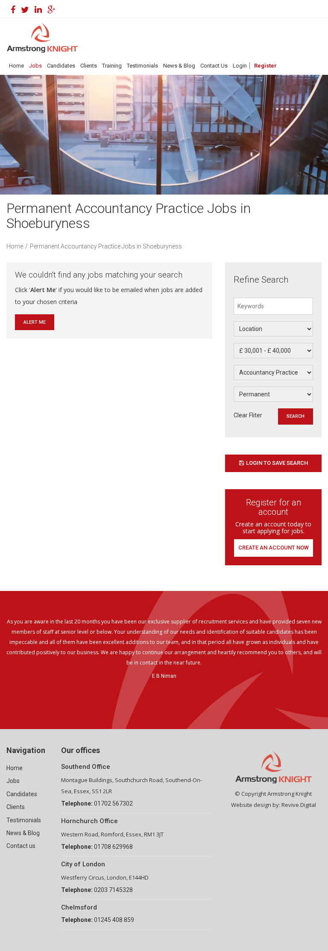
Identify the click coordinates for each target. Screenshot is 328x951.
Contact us (20, 845)
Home (16, 65)
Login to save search (277, 463)
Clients (88, 65)
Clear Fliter (248, 415)
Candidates (61, 65)
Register (265, 65)
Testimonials (142, 65)
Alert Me (34, 322)
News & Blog (179, 65)
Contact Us (214, 65)
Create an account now (273, 547)
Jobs (35, 65)
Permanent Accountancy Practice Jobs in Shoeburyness (106, 246)
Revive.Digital (298, 805)
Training (112, 65)
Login (240, 65)
